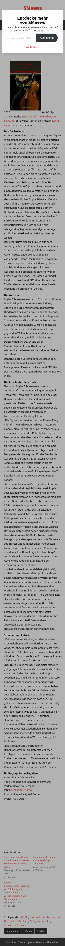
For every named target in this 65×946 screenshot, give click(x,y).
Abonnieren (47, 37)
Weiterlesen (32, 46)
